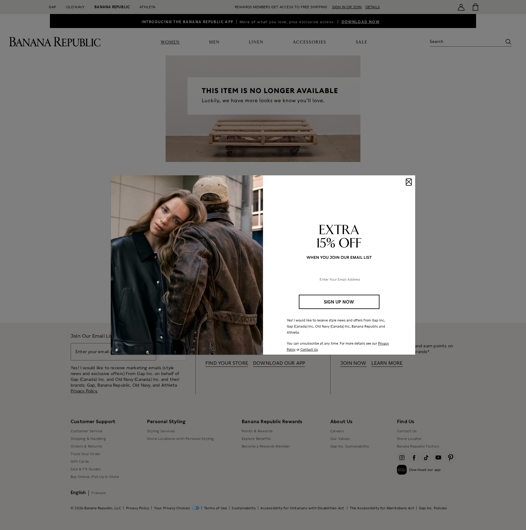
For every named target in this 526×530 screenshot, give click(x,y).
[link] (263, 265)
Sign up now (339, 301)
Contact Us (309, 349)
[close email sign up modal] (409, 182)
